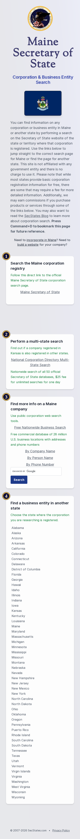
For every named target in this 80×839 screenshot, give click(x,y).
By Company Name (40, 451)
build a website (28, 244)
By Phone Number (40, 464)
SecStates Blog (36, 216)
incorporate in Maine (41, 240)
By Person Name (40, 458)
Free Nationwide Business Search (40, 427)
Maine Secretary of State (40, 292)
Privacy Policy (61, 830)
